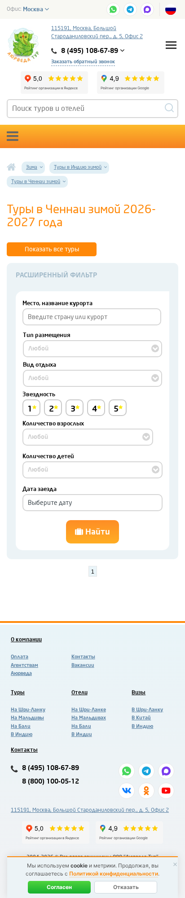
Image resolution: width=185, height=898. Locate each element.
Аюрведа (21, 673)
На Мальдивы (27, 718)
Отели (79, 692)
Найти (96, 531)
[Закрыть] (175, 864)
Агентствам (24, 665)
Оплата (19, 657)
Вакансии (82, 665)
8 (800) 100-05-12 (50, 781)
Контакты (83, 657)
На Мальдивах (88, 718)
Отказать (126, 887)
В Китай (141, 718)
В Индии (81, 734)
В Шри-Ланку (147, 710)
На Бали (21, 726)
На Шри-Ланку (28, 710)
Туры (18, 692)
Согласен (59, 887)
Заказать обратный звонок (83, 62)
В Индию (21, 734)
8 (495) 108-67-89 (50, 768)
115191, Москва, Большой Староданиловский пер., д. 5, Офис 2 (97, 32)
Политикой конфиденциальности (113, 873)
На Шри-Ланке (88, 710)
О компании (26, 639)
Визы (138, 692)
